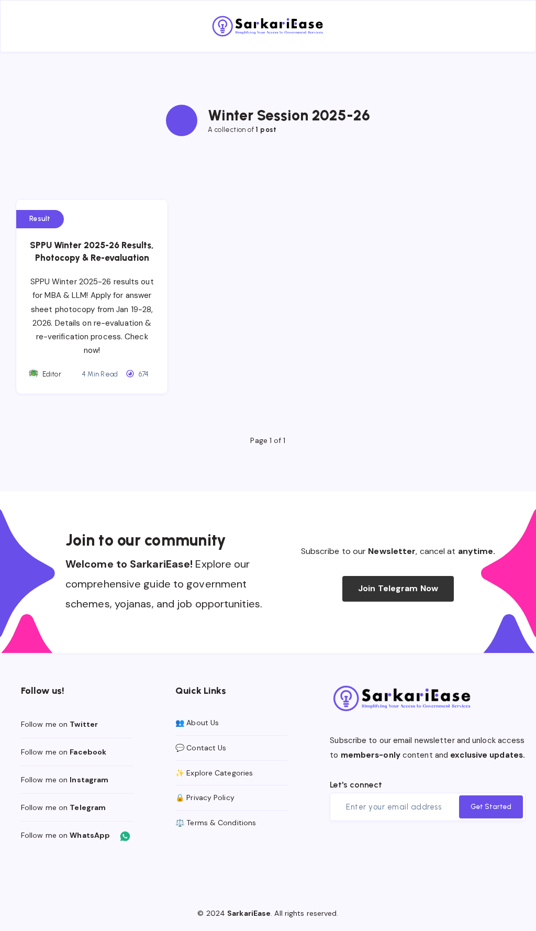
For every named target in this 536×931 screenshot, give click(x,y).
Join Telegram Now (398, 588)
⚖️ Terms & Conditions (215, 822)
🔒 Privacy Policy (204, 797)
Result (40, 219)
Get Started (491, 807)
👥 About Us (197, 722)
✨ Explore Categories (214, 773)
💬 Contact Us (200, 747)
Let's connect (356, 785)
